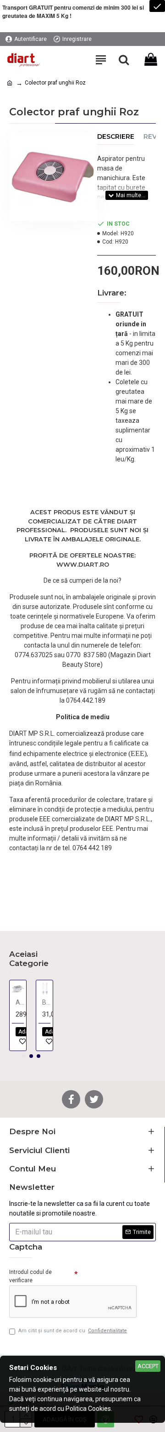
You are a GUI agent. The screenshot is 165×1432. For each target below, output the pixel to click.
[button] (24, 1056)
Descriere (115, 137)
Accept (148, 1366)
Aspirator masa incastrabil (20, 1002)
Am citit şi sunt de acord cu (72, 1331)
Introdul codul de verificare (30, 1276)
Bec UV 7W (46, 1002)
